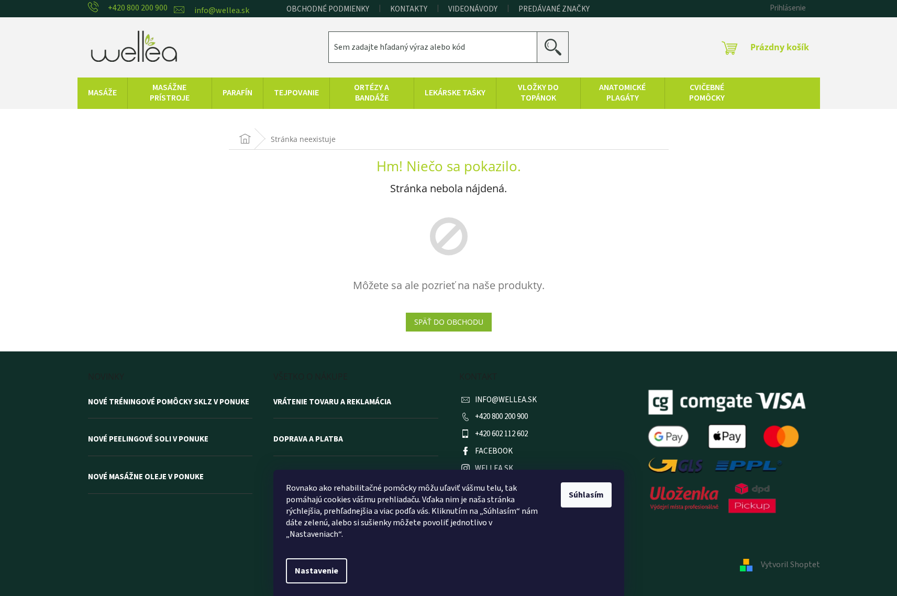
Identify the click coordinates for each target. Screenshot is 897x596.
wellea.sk (494, 468)
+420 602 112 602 (501, 433)
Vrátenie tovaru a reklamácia (332, 402)
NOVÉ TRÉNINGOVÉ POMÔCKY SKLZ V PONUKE (168, 402)
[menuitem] (102, 93)
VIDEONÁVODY (472, 9)
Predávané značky (554, 9)
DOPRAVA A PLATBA (308, 439)
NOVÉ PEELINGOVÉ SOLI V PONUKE (148, 439)
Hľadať (557, 47)
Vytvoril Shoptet (790, 564)
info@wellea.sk (506, 399)
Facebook (494, 451)
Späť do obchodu (448, 322)
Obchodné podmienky (327, 9)
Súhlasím (586, 495)
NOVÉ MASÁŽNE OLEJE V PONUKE (146, 477)
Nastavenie (316, 571)
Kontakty (408, 9)
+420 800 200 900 (501, 416)
